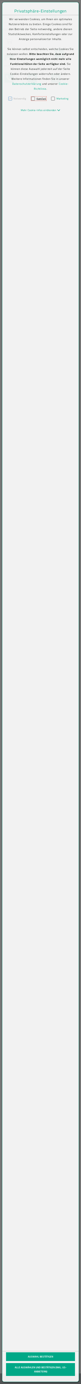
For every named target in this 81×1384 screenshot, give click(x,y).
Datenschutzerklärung (26, 84)
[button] (41, 110)
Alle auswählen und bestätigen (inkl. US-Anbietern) (40, 1369)
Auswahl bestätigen (40, 1357)
